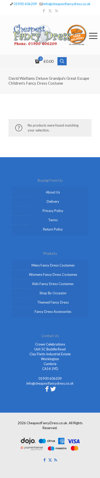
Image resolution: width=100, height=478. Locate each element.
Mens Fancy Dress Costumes (53, 265)
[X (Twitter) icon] (50, 10)
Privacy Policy (53, 211)
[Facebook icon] (44, 10)
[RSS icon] (56, 10)
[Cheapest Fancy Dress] (50, 35)
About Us (53, 192)
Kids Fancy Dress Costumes (53, 284)
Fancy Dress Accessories (53, 311)
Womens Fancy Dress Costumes (53, 274)
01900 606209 (25, 4)
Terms (53, 220)
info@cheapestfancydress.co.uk (67, 4)
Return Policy (53, 229)
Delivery (53, 201)
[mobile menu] (93, 35)
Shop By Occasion (52, 293)
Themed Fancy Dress (53, 302)
